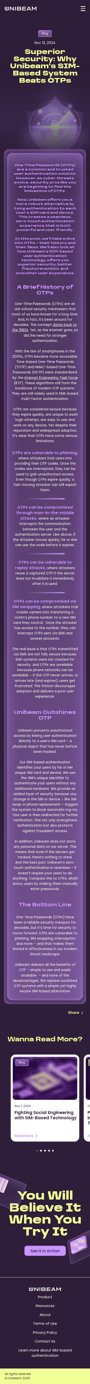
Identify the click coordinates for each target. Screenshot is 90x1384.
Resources (45, 1305)
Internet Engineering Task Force (51, 377)
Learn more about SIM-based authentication (45, 1353)
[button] (37, 1151)
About (45, 1314)
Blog (45, 33)
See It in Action (45, 1251)
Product (45, 1297)
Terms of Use (45, 1323)
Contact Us (45, 1341)
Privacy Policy (45, 1332)
